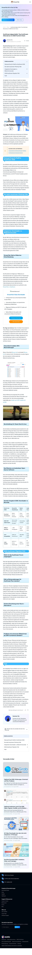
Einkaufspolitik (25, 941)
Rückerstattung (5, 943)
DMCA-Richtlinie (20, 939)
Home (4, 27)
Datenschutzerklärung (16, 941)
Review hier (14, 352)
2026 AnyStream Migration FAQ (12, 73)
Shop (3, 892)
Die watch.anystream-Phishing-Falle (13, 66)
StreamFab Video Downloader (16, 294)
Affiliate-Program (5, 915)
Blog (2, 906)
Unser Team (4, 913)
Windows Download (16, 318)
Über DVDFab (4, 911)
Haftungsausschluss (11, 939)
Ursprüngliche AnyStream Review (15, 150)
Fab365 (3, 894)
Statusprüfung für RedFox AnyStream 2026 (15, 64)
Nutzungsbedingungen (6, 941)
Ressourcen (4, 902)
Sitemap (19, 943)
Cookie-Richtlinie (12, 943)
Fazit (6, 75)
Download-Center (5, 890)
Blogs (8, 27)
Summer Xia (9, 40)
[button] (8, 20)
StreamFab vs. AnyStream (9, 287)
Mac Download (16, 321)
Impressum (4, 939)
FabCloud (4, 895)
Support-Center (5, 901)
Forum (3, 904)
